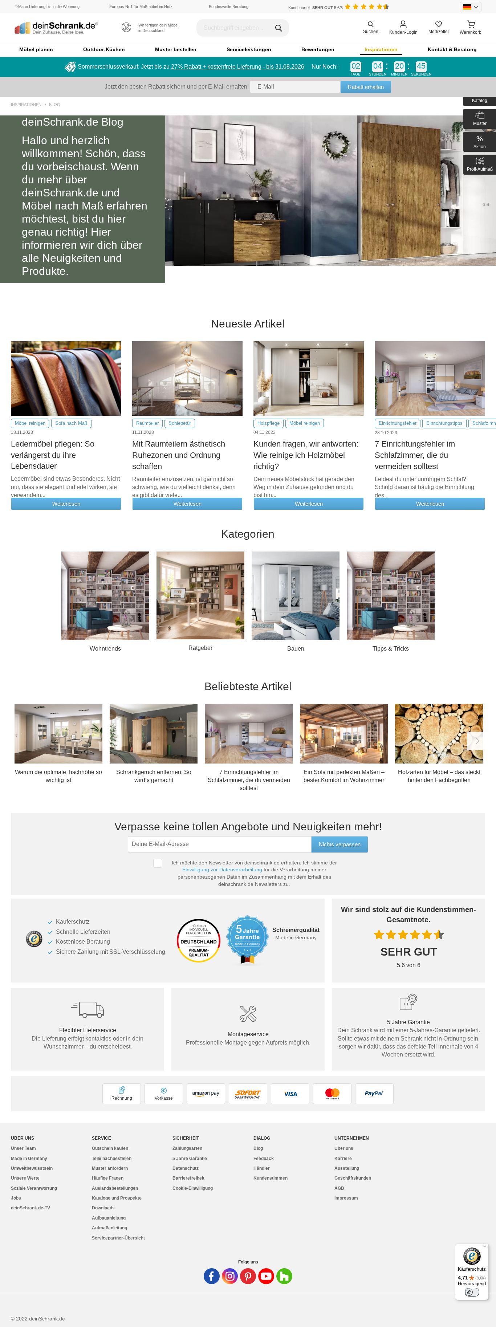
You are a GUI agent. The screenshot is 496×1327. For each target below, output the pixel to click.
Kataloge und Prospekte (117, 1198)
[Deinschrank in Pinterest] (248, 1276)
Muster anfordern (110, 1168)
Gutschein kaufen (110, 1148)
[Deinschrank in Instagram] (230, 1276)
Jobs (16, 1198)
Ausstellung (346, 1168)
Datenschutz (185, 1168)
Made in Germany (29, 1158)
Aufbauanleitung (109, 1218)
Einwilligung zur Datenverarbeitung (222, 869)
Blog (54, 105)
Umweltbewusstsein (32, 1168)
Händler (261, 1168)
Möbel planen (36, 49)
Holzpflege (268, 423)
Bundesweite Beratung (228, 6)
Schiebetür (179, 423)
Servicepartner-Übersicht (118, 1238)
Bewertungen (317, 49)
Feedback (263, 1158)
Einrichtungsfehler (397, 423)
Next (476, 741)
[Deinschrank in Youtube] (266, 1276)
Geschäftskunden (352, 1178)
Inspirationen (381, 49)
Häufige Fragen (107, 1178)
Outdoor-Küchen (104, 49)
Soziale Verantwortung (34, 1188)
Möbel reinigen (30, 423)
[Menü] (484, 1247)
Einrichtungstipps (444, 423)
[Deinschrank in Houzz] (284, 1276)
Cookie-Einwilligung (192, 1188)
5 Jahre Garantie (189, 1158)
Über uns (343, 1148)
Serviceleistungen (249, 49)
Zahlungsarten (187, 1148)
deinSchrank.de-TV (30, 1207)
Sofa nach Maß (71, 423)
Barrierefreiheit (188, 1178)
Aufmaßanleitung (109, 1227)
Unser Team (23, 1148)
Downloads (103, 1207)
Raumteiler (147, 423)
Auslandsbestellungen (115, 1188)
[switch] (472, 1292)
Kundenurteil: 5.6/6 (315, 7)
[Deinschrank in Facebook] (212, 1276)
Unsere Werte (25, 1178)
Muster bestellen (175, 49)
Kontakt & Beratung (452, 49)
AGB (339, 1188)
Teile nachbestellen (111, 1158)
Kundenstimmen (270, 1178)
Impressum (346, 1198)
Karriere (343, 1158)
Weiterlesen (66, 504)
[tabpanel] (248, 199)
